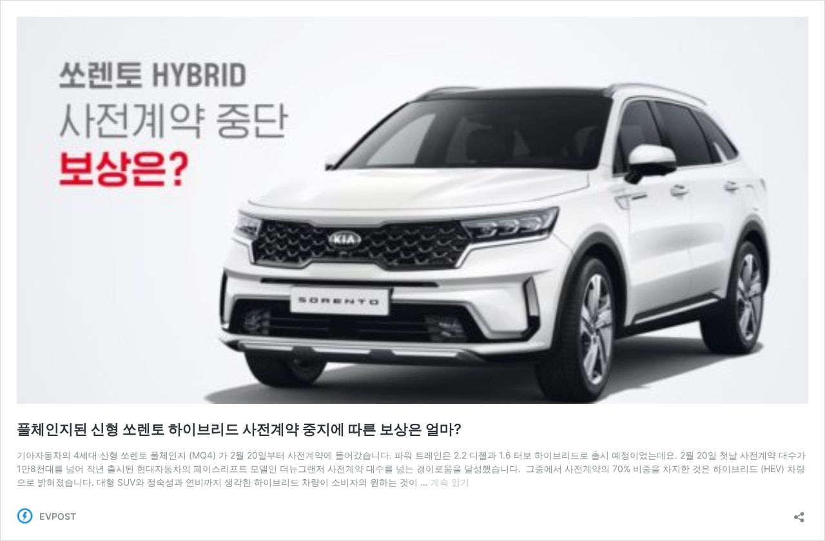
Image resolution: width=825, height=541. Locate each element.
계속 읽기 (450, 482)
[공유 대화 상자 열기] (799, 513)
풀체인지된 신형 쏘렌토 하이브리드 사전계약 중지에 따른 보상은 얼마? (239, 429)
